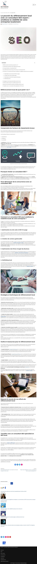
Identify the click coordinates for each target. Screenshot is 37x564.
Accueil (2, 12)
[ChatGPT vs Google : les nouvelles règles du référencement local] (3, 513)
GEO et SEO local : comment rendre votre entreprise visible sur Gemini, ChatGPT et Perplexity (18, 525)
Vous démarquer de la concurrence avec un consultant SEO (14, 69)
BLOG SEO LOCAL (7, 12)
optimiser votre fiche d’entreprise (21, 252)
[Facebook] (15, 464)
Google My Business (13, 349)
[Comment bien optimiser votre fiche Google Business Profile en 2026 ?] (3, 488)
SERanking (27, 367)
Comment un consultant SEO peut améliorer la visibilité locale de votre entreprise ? (18, 71)
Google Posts (3, 316)
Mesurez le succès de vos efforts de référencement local (13, 84)
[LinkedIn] (17, 464)
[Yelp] (10, 537)
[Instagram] (22, 464)
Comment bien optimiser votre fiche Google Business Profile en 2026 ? (14, 491)
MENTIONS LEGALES (4, 561)
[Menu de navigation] (34, 5)
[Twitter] (19, 464)
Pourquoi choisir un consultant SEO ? (10, 68)
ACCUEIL (2, 550)
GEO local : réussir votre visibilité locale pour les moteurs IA (11, 508)
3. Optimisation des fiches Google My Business (12, 77)
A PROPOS (3, 556)
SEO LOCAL (3, 553)
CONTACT (2, 558)
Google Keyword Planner (16, 354)
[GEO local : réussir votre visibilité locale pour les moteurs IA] (3, 505)
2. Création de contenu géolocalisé (10, 75)
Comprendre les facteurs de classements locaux (11, 66)
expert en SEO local (11, 442)
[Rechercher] (35, 4)
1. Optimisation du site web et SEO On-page (12, 73)
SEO (1, 551)
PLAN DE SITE (3, 559)
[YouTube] (8, 537)
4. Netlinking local (7, 78)
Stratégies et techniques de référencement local (12, 81)
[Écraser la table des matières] (34, 62)
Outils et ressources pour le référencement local (12, 82)
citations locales (30, 266)
